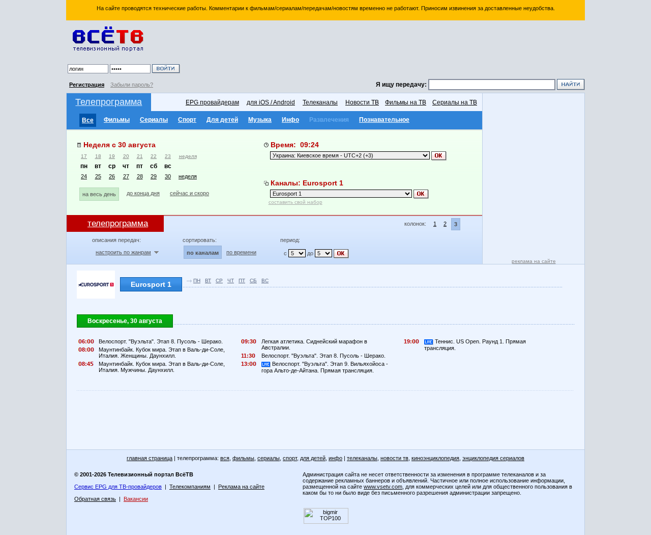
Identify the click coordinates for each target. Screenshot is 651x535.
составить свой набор (295, 202)
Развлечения (329, 119)
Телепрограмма (108, 102)
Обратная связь (95, 499)
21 (140, 156)
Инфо (290, 119)
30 (168, 176)
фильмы (243, 458)
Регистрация (86, 85)
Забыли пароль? (131, 85)
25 (98, 176)
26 (112, 176)
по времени (241, 252)
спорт (290, 458)
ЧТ (230, 280)
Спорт (187, 119)
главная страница (149, 458)
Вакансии (136, 499)
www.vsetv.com (383, 487)
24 (84, 176)
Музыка (260, 119)
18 (98, 156)
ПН (196, 280)
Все (88, 120)
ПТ (242, 280)
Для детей (222, 119)
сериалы (268, 458)
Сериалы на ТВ (454, 102)
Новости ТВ (362, 102)
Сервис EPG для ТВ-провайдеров (118, 487)
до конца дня (143, 193)
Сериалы (154, 119)
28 (140, 176)
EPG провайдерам (212, 102)
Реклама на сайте (241, 487)
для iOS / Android (271, 102)
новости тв (394, 458)
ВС (265, 280)
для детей (313, 458)
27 (126, 176)
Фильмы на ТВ (405, 102)
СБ (253, 280)
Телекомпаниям (190, 487)
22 (154, 156)
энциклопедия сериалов (493, 458)
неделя (188, 156)
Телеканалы (320, 102)
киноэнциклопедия (435, 458)
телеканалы (362, 458)
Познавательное (384, 119)
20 (126, 156)
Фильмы (117, 119)
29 (154, 176)
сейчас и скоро (189, 193)
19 (112, 156)
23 (168, 156)
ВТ (208, 280)
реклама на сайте (534, 261)
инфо (335, 458)
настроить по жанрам (123, 252)
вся (224, 458)
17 (84, 156)
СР (219, 280)
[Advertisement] (384, 51)
